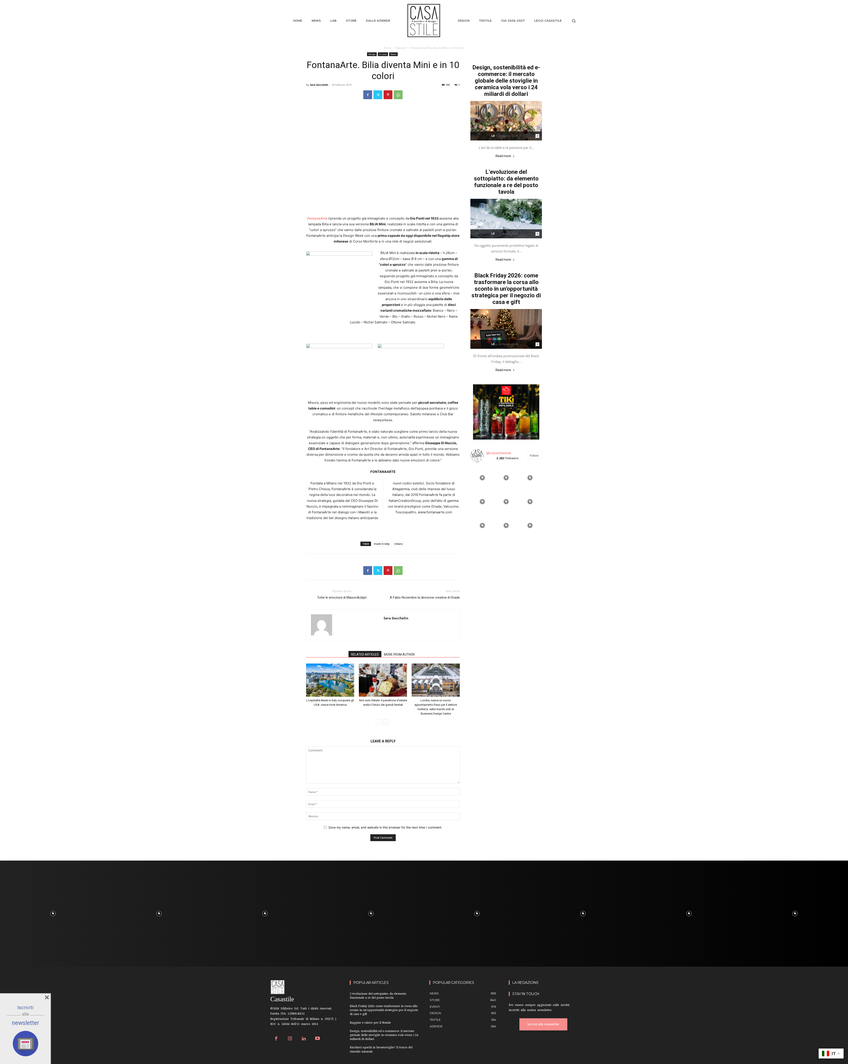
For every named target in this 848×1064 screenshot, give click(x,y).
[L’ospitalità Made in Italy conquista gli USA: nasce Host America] (330, 680)
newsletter (25, 1022)
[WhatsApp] (398, 94)
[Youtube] (318, 1039)
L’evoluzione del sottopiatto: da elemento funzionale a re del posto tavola (506, 182)
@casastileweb (498, 453)
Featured (400, 48)
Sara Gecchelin (319, 84)
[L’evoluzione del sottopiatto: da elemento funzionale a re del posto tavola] (506, 218)
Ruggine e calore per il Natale (370, 1023)
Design (371, 54)
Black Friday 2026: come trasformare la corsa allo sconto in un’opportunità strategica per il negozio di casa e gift (506, 288)
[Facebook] (367, 94)
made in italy (382, 543)
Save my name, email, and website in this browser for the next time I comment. (385, 827)
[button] (574, 21)
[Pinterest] (388, 94)
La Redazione (525, 983)
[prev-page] (378, 722)
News (393, 54)
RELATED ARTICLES (365, 654)
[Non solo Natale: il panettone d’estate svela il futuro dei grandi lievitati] (383, 680)
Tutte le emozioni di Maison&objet (342, 597)
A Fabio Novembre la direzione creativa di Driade (425, 597)
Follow (534, 455)
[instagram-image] (482, 478)
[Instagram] (290, 1039)
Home (387, 48)
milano (398, 543)
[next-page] (385, 722)
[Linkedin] (304, 1039)
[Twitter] (377, 94)
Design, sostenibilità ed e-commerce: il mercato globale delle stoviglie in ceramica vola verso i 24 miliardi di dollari (506, 80)
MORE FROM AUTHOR (399, 654)
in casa (383, 54)
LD (493, 135)
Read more (503, 156)
